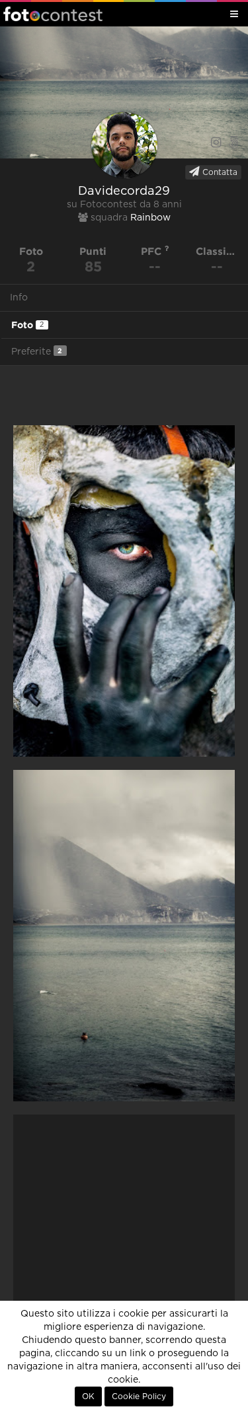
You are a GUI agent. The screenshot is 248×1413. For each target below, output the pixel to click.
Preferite (36, 352)
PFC (153, 251)
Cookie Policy (139, 1396)
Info (19, 297)
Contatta (218, 172)
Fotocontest (53, 14)
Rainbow (150, 218)
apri (124, 591)
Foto (27, 325)
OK (88, 1396)
